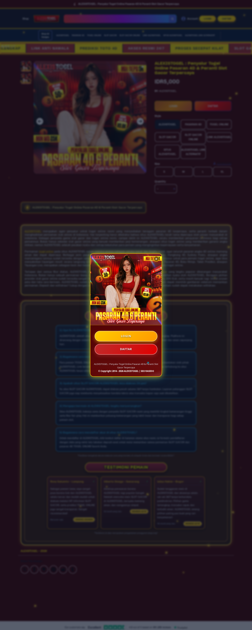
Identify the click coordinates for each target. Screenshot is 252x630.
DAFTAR (126, 349)
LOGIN (126, 336)
